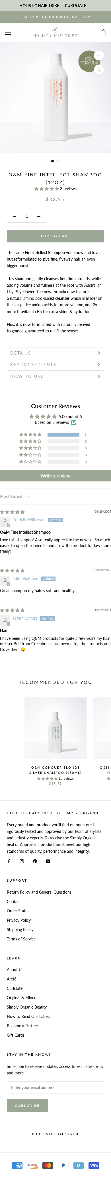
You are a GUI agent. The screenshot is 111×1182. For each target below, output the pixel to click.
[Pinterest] (35, 861)
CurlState (75, 5)
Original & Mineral (22, 997)
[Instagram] (22, 861)
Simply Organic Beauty (27, 1007)
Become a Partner (22, 1025)
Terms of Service (21, 938)
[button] (47, 188)
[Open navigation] (8, 32)
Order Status (18, 910)
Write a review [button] (55, 475)
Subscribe (27, 1105)
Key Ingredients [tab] (33, 364)
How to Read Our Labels (28, 1016)
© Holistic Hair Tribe (55, 1134)
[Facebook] (9, 861)
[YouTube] (48, 861)
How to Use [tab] (27, 376)
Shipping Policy (20, 929)
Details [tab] (20, 353)
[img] (12, 512)
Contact (14, 901)
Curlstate (14, 988)
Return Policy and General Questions (39, 892)
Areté (11, 978)
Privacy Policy (19, 920)
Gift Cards (15, 1035)
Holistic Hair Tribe (39, 5)
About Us (15, 969)
